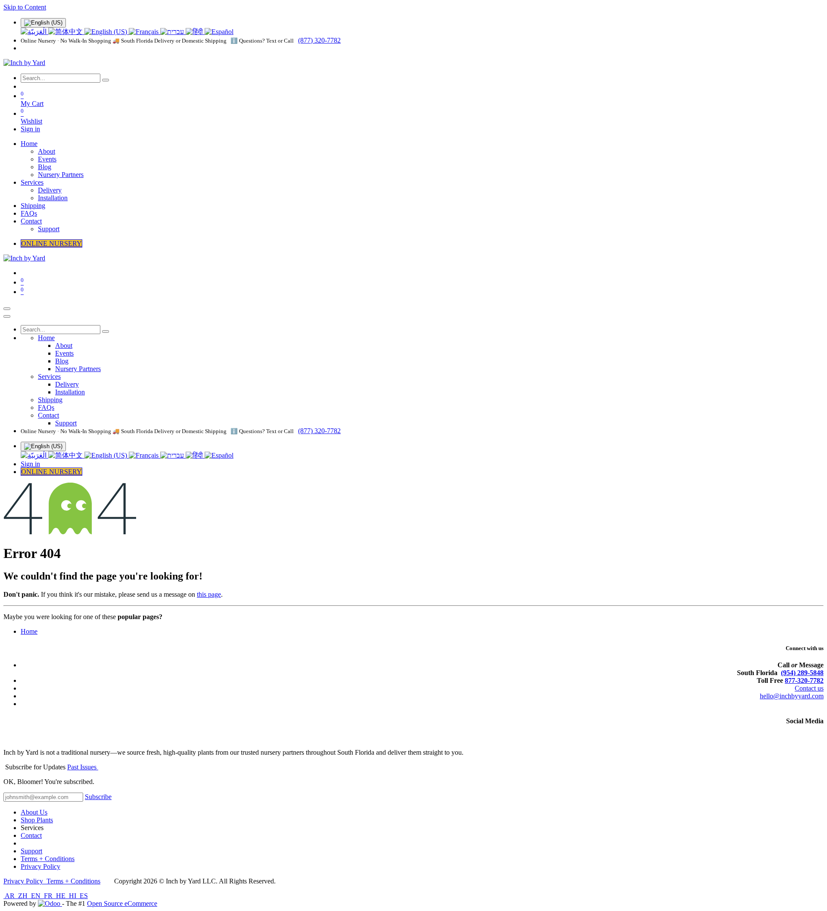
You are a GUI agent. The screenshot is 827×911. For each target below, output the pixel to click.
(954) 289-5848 (802, 672)
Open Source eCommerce (122, 903)
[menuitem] (34, 31)
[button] (98, 796)
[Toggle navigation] (6, 308)
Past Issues (82, 767)
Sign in (30, 129)
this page (209, 594)
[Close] (6, 316)
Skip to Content (24, 7)
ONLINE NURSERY (51, 243)
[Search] (105, 80)
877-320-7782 (804, 680)
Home (29, 631)
